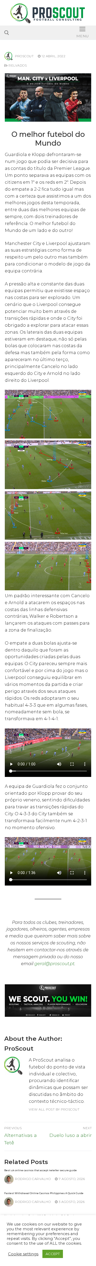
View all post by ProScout (54, 1109)
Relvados (17, 65)
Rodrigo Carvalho (33, 1179)
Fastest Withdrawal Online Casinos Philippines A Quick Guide (43, 1193)
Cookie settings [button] (23, 1254)
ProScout (24, 56)
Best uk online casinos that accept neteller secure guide (40, 1170)
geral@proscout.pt (54, 963)
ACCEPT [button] (53, 1254)
